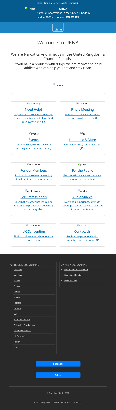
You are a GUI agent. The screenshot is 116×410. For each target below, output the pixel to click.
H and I (17, 347)
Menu (58, 29)
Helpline (17, 302)
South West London (73, 274)
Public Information (22, 319)
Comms (17, 291)
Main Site (18, 269)
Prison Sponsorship (22, 330)
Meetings (18, 274)
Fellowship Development (24, 325)
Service (17, 286)
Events (17, 280)
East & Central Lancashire (76, 269)
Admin (58, 375)
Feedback (58, 363)
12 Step (17, 308)
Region (17, 341)
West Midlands (70, 280)
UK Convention (20, 336)
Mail (15, 313)
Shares (17, 297)
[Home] (30, 9)
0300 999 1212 (72, 17)
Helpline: (41, 17)
